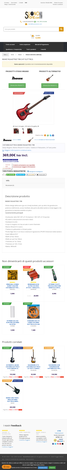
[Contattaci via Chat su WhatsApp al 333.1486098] (48, 135)
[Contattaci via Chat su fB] (53, 135)
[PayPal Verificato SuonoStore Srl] (59, 440)
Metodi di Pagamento (42, 44)
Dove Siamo (14, 2)
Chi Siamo (6, 2)
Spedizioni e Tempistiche (14, 49)
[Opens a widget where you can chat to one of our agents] (6, 467)
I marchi (43, 49)
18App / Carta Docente (10, 4)
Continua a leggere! (7, 447)
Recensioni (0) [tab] (10, 185)
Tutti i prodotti (31, 49)
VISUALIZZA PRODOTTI (17, 85)
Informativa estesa (43, 467)
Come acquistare (25, 44)
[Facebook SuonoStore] (53, 443)
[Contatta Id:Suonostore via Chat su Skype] (50, 135)
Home (12, 54)
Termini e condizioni (58, 4)
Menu (5, 54)
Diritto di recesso (58, 2)
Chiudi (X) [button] (52, 467)
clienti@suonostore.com (35, 24)
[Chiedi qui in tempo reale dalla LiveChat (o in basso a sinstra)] (45, 135)
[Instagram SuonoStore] (58, 443)
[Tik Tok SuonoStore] (62, 443)
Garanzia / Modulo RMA (46, 2)
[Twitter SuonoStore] (55, 443)
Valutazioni (59, 432)
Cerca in (44, 139)
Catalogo (16, 139)
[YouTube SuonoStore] (60, 443)
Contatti (21, 2)
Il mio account (10, 44)
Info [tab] (7, 180)
